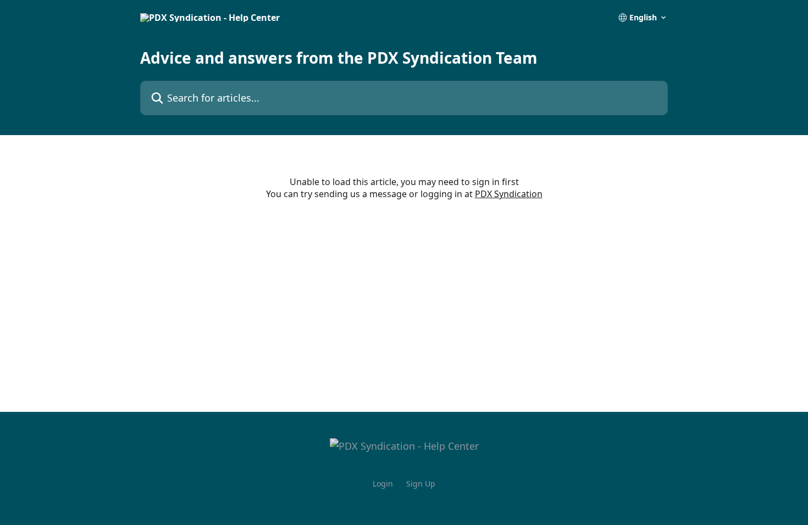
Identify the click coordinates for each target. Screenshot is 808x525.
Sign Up (420, 483)
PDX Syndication (509, 194)
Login (383, 483)
